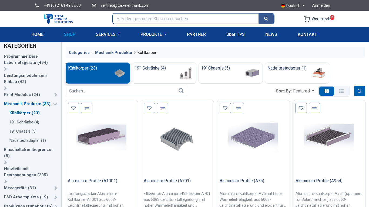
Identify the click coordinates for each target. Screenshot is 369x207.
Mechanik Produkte (113, 52)
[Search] (266, 18)
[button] (303, 91)
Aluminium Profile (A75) (242, 180)
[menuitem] (37, 34)
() (26, 59)
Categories (79, 52)
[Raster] (326, 91)
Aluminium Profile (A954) (319, 180)
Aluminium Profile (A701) (167, 180)
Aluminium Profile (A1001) (92, 180)
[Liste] (341, 91)
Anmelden (321, 5)
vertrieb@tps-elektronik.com (125, 5)
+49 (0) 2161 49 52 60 (62, 5)
